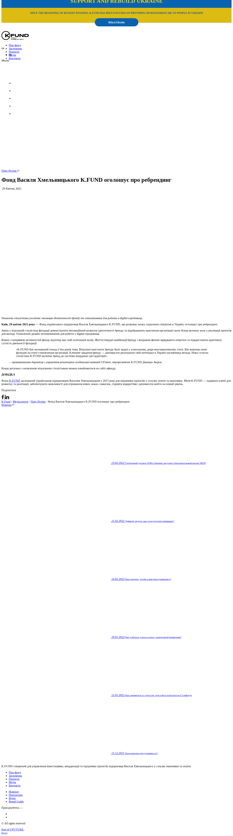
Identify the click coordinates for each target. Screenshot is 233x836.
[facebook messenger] (3, 398)
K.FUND (14, 380)
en (10, 54)
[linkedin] (7, 398)
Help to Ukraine (116, 22)
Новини (6, 404)
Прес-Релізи (8, 170)
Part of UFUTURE (12, 829)
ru (33, 74)
